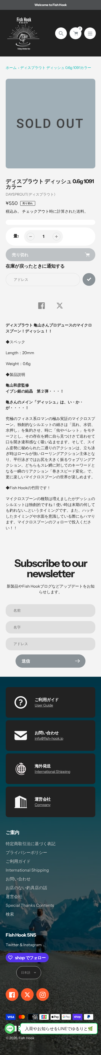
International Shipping (52, 771)
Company (43, 804)
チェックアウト (35, 211)
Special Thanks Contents (30, 905)
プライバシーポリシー (26, 852)
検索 (10, 914)
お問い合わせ (18, 878)
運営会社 (14, 896)
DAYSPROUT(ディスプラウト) (30, 194)
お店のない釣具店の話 (26, 887)
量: (16, 235)
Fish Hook (26, 1038)
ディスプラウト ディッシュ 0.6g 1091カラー (55, 67)
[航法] (90, 33)
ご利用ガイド (18, 861)
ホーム (11, 67)
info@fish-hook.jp (49, 738)
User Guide (44, 705)
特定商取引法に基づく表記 (30, 843)
